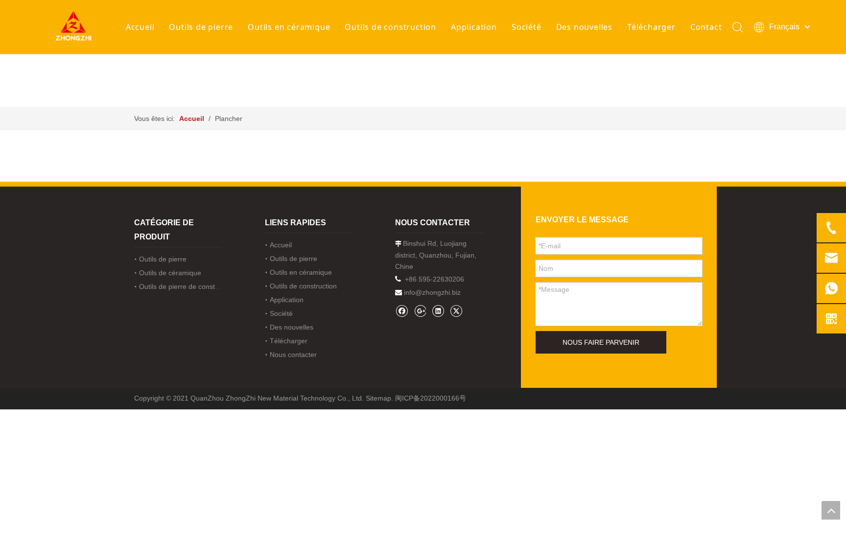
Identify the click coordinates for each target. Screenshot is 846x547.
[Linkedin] (438, 311)
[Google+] (420, 311)
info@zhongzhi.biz (432, 292)
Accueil (140, 27)
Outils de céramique (170, 273)
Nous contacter (293, 354)
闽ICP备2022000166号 (430, 398)
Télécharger (651, 27)
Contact (706, 27)
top (831, 510)
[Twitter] (456, 311)
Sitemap (378, 398)
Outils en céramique (289, 27)
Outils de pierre (201, 27)
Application (474, 27)
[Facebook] (402, 311)
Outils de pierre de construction (187, 286)
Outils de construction (390, 27)
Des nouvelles (584, 27)
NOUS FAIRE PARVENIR (601, 342)
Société (526, 27)
